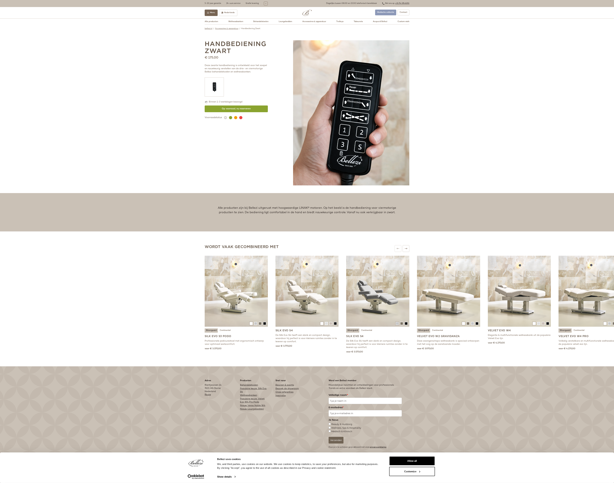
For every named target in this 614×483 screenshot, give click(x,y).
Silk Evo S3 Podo (218, 336)
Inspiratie (281, 395)
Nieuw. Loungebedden (252, 409)
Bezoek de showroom (287, 388)
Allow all (412, 461)
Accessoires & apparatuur (314, 22)
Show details (224, 476)
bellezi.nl (208, 29)
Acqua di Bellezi (380, 22)
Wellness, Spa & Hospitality (346, 427)
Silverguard (211, 330)
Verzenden (336, 440)
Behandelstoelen (260, 22)
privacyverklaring (378, 447)
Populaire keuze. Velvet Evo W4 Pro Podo (252, 400)
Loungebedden (285, 22)
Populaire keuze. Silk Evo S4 (253, 390)
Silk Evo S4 (284, 330)
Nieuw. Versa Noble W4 (252, 405)
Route (208, 394)
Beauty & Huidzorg (341, 424)
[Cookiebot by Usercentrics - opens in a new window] (196, 476)
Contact (403, 12)
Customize (410, 471)
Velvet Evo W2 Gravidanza (438, 336)
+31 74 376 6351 (402, 3)
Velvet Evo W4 (499, 330)
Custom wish (403, 22)
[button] (265, 3)
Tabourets (358, 22)
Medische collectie (385, 12)
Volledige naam (338, 394)
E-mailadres (336, 407)
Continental (225, 330)
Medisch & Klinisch (341, 431)
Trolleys (339, 22)
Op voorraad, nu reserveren (236, 109)
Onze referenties (284, 392)
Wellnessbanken (235, 22)
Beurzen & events (285, 385)
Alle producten (211, 22)
